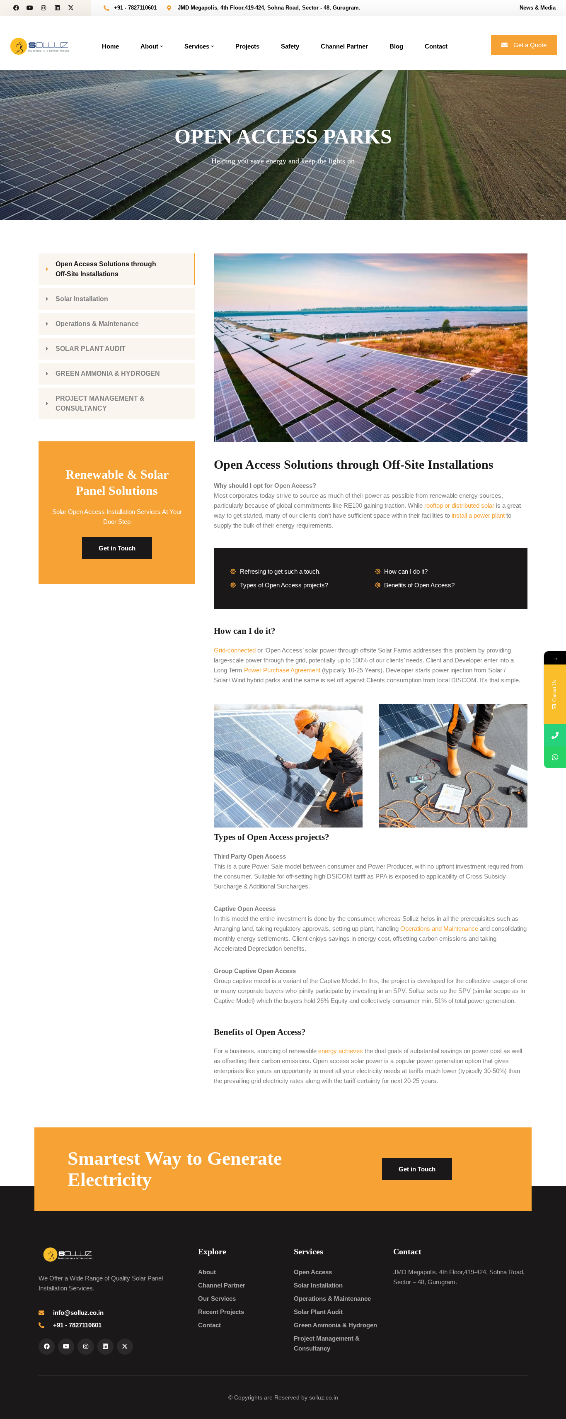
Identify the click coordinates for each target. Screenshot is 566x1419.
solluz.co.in (323, 1397)
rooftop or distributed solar (459, 505)
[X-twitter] (71, 8)
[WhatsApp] (555, 757)
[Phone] (555, 735)
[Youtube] (30, 8)
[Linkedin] (57, 8)
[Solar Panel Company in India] (39, 45)
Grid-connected (235, 650)
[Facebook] (16, 8)
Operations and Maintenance (439, 928)
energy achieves (340, 1050)
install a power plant (478, 515)
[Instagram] (43, 8)
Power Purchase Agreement (282, 670)
